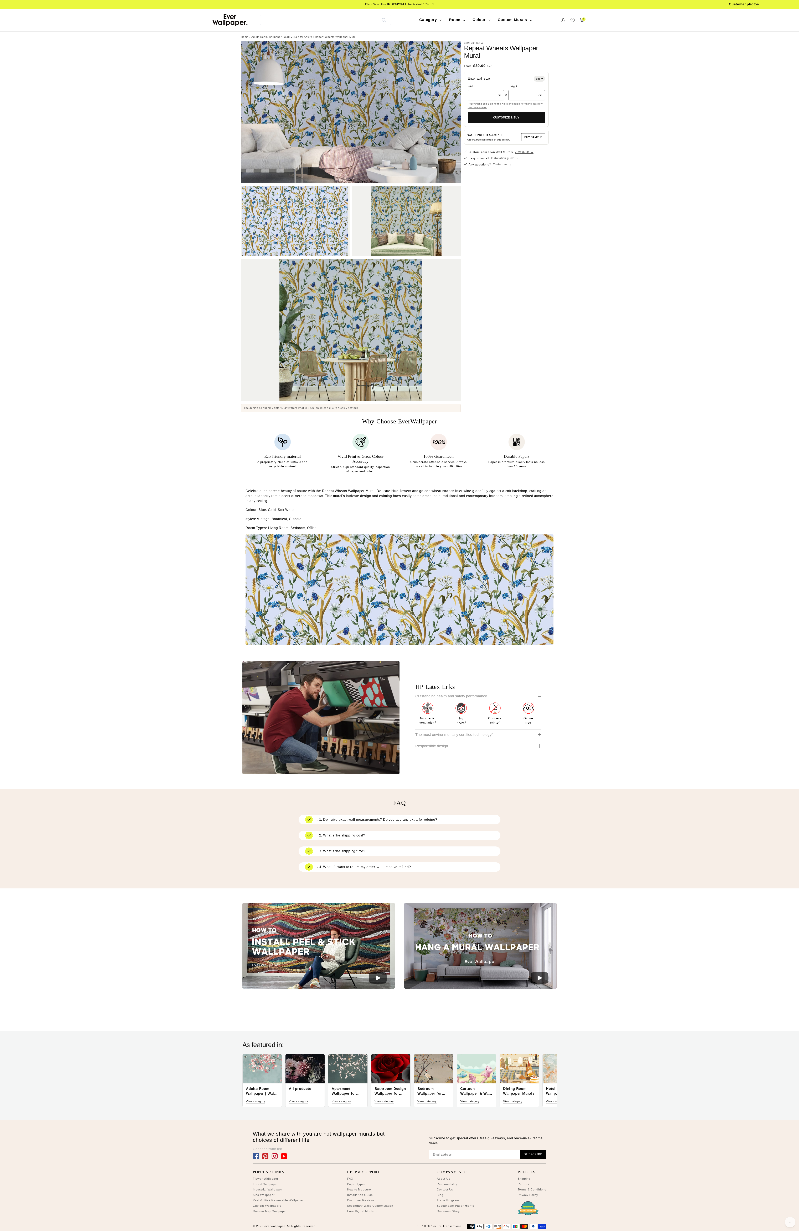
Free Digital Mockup (362, 1211)
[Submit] (384, 20)
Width (471, 86)
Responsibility (447, 1184)
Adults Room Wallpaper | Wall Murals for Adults (281, 37)
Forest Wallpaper (265, 1184)
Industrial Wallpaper (267, 1189)
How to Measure (359, 1189)
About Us (443, 1178)
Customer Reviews (361, 1200)
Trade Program (448, 1200)
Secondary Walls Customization (370, 1205)
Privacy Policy (528, 1194)
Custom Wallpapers (267, 1205)
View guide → (524, 152)
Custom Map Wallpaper (270, 1211)
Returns (523, 1184)
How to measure (477, 107)
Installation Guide (360, 1194)
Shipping (524, 1178)
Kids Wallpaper (264, 1194)
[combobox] (325, 20)
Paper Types (356, 1184)
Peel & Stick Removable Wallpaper (278, 1200)
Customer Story (448, 1211)
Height (513, 86)
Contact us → (502, 164)
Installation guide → (504, 158)
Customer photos (744, 4)
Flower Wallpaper (265, 1178)
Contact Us (445, 1189)
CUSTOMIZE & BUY (506, 117)
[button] (318, 946)
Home (244, 37)
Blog (440, 1194)
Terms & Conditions (532, 1189)
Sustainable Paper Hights (455, 1205)
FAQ (350, 1178)
